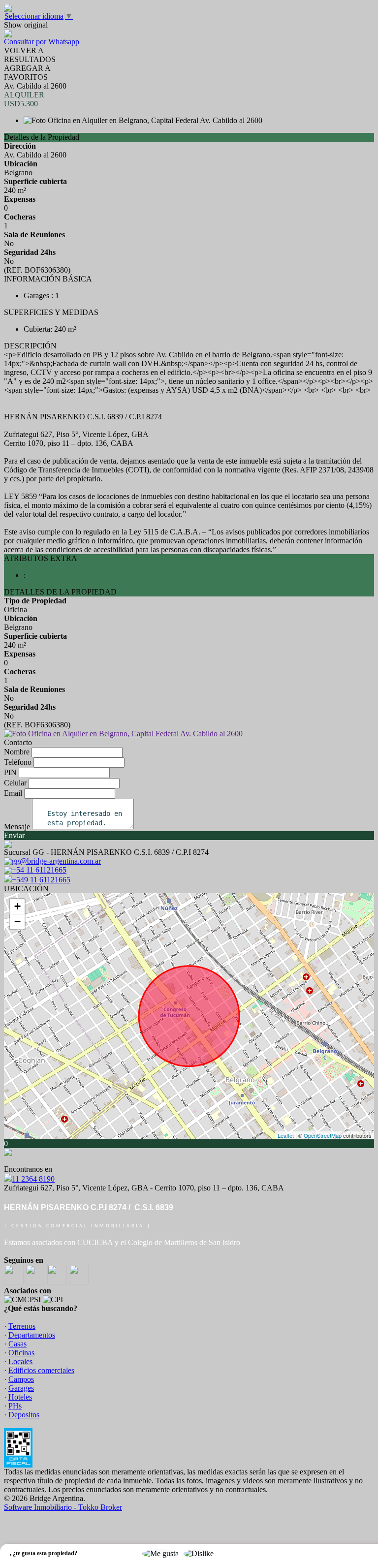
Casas (17, 1344)
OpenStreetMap (323, 1135)
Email (13, 793)
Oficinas (21, 1352)
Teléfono (18, 762)
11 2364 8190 (33, 1179)
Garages (21, 1388)
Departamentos (31, 1335)
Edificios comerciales (41, 1370)
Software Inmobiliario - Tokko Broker (63, 1507)
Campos (21, 1379)
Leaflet (286, 1135)
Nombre (17, 752)
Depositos (23, 1414)
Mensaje (17, 826)
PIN (10, 772)
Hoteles (20, 1397)
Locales (20, 1361)
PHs (15, 1406)
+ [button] (17, 906)
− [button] (17, 921)
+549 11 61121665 (41, 879)
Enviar (14, 835)
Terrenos (21, 1326)
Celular (15, 783)
